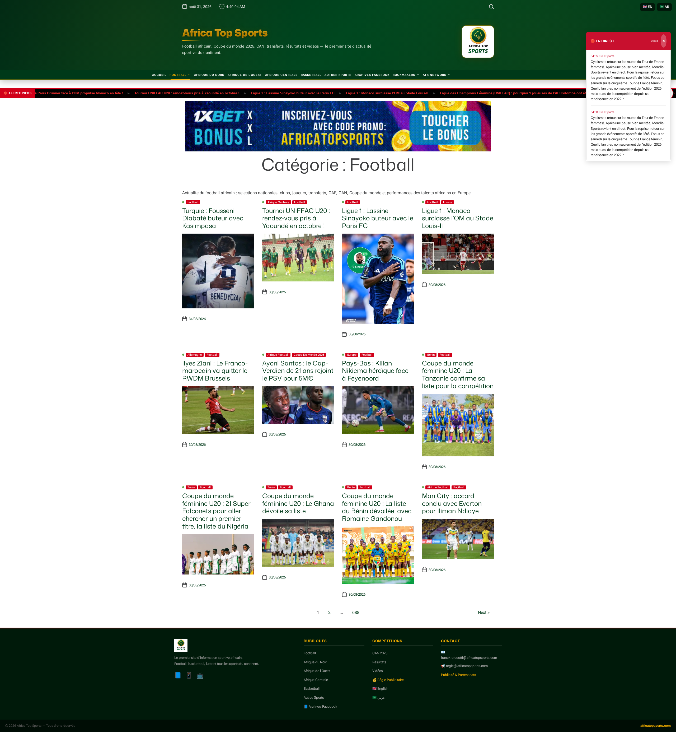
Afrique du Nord (209, 75)
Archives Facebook (372, 75)
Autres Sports (338, 75)
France (447, 202)
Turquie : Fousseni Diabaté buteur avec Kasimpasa (212, 218)
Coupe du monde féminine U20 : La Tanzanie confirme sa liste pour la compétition (458, 374)
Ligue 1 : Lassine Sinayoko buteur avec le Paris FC (271, 93)
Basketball (311, 75)
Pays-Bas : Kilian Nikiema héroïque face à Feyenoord (375, 371)
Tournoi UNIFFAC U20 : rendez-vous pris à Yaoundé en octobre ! (165, 93)
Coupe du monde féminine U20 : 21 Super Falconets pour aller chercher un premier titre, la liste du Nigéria (216, 511)
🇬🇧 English (380, 689)
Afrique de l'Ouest (317, 671)
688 (355, 612)
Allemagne (194, 354)
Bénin (431, 354)
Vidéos (377, 671)
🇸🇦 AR (664, 7)
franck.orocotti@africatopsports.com (469, 658)
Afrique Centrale (281, 75)
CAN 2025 (379, 653)
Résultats (379, 662)
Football (178, 75)
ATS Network (434, 75)
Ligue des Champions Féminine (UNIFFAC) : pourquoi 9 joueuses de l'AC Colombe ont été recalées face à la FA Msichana (517, 93)
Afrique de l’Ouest (245, 75)
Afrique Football (278, 354)
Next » (484, 612)
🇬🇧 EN (647, 7)
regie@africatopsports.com (467, 666)
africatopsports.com (655, 726)
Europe (351, 354)
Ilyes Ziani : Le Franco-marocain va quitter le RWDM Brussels (215, 371)
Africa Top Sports (225, 33)
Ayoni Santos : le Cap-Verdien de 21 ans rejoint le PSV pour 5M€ (298, 371)
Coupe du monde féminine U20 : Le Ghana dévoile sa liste (298, 503)
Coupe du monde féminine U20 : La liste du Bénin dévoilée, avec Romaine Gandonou (376, 507)
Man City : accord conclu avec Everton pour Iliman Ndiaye (452, 503)
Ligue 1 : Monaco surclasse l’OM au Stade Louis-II (365, 93)
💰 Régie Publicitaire (388, 680)
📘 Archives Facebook (320, 706)
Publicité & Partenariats (458, 675)
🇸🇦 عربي (378, 697)
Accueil (159, 75)
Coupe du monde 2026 (309, 354)
